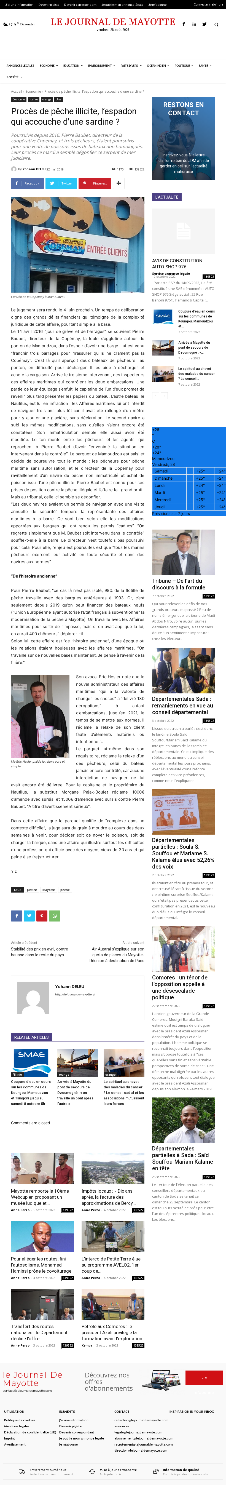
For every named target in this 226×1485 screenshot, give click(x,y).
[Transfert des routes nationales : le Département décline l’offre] (42, 1304)
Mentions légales (16, 1426)
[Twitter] (204, 24)
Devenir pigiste (70, 1426)
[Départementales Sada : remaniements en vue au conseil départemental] (183, 670)
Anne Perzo (20, 1210)
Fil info (17, 1075)
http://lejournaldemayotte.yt (75, 994)
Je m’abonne (68, 1444)
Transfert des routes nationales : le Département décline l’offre (39, 1332)
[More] (119, 183)
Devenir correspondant (76, 1432)
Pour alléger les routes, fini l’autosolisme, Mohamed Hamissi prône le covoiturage (41, 1265)
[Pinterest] (41, 916)
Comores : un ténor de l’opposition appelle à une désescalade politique (180, 987)
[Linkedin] (194, 24)
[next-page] (164, 395)
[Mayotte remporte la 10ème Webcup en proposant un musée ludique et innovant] (42, 1168)
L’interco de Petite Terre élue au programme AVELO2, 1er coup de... (111, 1265)
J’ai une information (73, 1420)
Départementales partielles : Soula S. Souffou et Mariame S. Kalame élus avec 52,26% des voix (183, 853)
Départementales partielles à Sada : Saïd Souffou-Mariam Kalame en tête (182, 1158)
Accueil (16, 91)
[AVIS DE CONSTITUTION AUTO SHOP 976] (183, 231)
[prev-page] (155, 395)
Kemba (87, 1345)
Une (58, 99)
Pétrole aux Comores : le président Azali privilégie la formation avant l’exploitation (112, 1332)
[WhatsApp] (54, 916)
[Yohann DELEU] (14, 169)
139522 (68, 1210)
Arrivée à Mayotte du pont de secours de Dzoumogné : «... (194, 347)
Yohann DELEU (34, 169)
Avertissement (15, 1444)
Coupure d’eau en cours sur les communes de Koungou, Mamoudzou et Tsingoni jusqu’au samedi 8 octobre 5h (31, 1093)
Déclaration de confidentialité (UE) (30, 1432)
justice (33, 99)
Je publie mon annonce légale (81, 1438)
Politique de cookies (19, 1420)
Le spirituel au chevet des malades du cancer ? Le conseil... (196, 374)
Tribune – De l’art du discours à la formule (178, 584)
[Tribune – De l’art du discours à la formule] (183, 552)
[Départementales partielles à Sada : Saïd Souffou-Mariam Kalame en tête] (183, 1120)
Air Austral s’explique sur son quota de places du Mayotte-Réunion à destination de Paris (117, 955)
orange (46, 99)
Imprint (9, 1438)
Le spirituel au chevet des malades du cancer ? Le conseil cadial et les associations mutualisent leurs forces (124, 1093)
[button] (216, 24)
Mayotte (48, 890)
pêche (65, 890)
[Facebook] (184, 24)
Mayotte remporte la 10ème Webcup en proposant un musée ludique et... (40, 1197)
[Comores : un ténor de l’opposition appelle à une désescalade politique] (183, 949)
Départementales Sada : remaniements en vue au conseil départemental (182, 705)
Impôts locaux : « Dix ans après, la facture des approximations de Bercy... (109, 1197)
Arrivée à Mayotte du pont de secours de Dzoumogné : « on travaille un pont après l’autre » (75, 1093)
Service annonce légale (171, 273)
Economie (33, 91)
